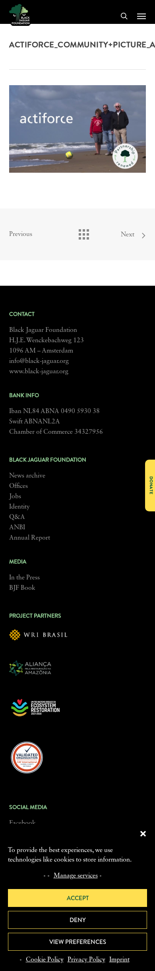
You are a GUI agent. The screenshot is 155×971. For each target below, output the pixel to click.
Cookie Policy (45, 960)
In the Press (24, 578)
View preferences (77, 942)
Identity (19, 507)
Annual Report (29, 538)
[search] (124, 16)
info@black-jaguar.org (39, 361)
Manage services (76, 876)
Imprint (119, 960)
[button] (143, 834)
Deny (78, 920)
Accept (78, 898)
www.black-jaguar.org (38, 372)
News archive (27, 476)
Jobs (15, 496)
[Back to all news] (83, 232)
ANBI (17, 527)
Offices (18, 486)
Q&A (17, 517)
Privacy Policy (86, 960)
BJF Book (22, 588)
